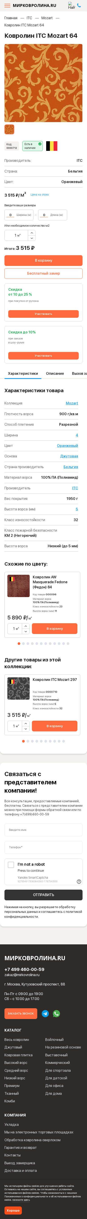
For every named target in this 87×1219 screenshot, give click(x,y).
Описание (55, 373)
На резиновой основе (63, 1047)
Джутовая (69, 456)
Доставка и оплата (20, 1170)
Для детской (56, 1078)
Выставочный (56, 1055)
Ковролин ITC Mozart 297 (55, 680)
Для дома (53, 1093)
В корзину (43, 260)
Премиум (11, 1086)
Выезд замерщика (19, 1163)
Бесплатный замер (43, 273)
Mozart (47, 18)
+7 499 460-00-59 (24, 969)
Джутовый (13, 1047)
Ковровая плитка (18, 1055)
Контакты (12, 1155)
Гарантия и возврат (20, 1147)
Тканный (11, 1093)
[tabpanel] (42, 605)
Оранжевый (67, 446)
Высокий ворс (15, 1063)
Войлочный (54, 1040)
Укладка (11, 1124)
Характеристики (23, 373)
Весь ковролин (16, 1040)
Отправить (43, 895)
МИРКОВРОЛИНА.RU (34, 5)
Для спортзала (58, 1070)
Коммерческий (57, 1063)
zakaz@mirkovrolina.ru (21, 975)
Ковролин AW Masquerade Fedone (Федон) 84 (50, 582)
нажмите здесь (21, 1199)
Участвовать (43, 314)
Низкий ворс (14, 1078)
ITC (29, 18)
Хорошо (13, 1210)
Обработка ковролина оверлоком (32, 1140)
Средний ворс (16, 1070)
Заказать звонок (21, 1013)
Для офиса (54, 1086)
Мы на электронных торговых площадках (38, 1132)
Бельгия (71, 467)
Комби (9, 1101)
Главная (10, 18)
